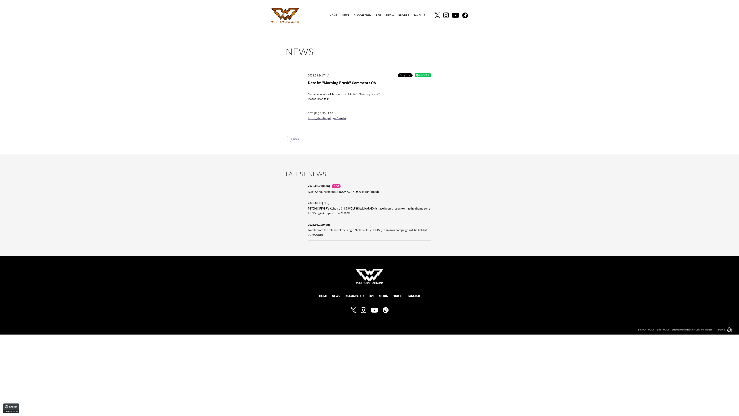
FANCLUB (419, 15)
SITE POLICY (663, 329)
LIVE (378, 15)
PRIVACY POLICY (646, 329)
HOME (333, 15)
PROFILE (403, 15)
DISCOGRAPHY (362, 15)
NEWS (345, 15)
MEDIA (390, 15)
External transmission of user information (692, 329)
